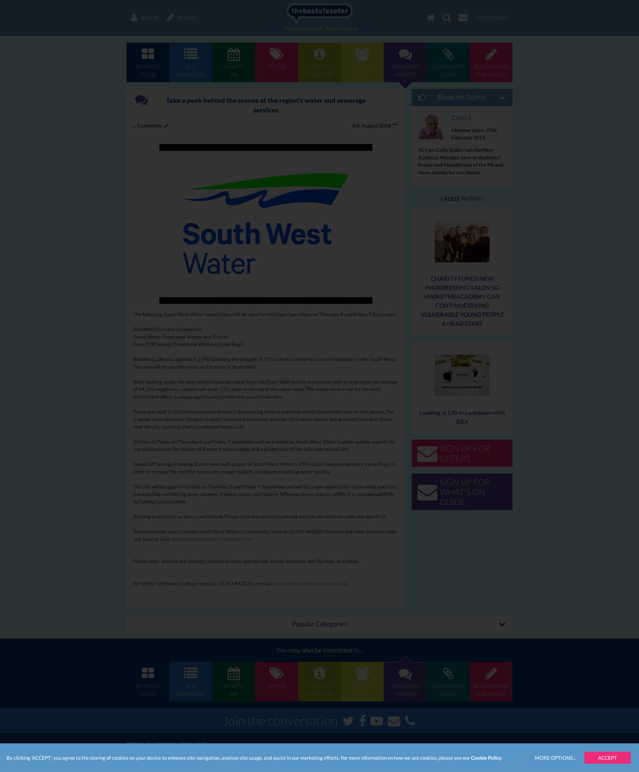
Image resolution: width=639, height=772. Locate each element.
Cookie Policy (486, 758)
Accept (607, 758)
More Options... (555, 758)
